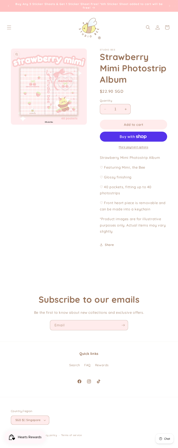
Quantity (106, 100)
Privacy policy (48, 435)
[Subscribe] (123, 325)
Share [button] (109, 245)
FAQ (87, 365)
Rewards (102, 365)
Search (74, 365)
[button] (9, 27)
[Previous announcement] (8, 6)
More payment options (133, 147)
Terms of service (71, 435)
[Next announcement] (169, 6)
